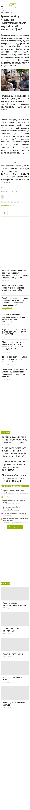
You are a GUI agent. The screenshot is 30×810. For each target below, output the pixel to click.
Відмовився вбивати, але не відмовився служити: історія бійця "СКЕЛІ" (14, 331)
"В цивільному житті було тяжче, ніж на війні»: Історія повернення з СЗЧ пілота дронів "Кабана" (14, 345)
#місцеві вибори (10, 192)
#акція (17, 192)
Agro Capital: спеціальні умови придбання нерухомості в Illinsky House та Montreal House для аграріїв (15, 301)
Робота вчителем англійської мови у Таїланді (14, 604)
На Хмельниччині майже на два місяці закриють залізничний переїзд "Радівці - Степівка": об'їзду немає (15, 274)
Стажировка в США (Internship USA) (11, 629)
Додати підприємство (15, 527)
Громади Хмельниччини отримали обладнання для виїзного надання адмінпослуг (13, 318)
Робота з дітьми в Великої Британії (14, 703)
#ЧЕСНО (3, 192)
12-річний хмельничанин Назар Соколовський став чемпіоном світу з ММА (13, 287)
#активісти (23, 192)
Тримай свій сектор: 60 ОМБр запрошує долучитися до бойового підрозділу (14, 359)
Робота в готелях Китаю (13, 654)
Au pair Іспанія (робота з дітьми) (13, 678)
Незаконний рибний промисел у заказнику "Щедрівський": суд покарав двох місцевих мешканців (15, 373)
